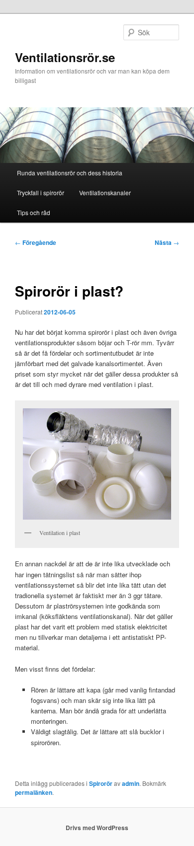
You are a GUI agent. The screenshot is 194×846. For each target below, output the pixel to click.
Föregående (35, 242)
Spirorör (100, 783)
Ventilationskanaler (105, 192)
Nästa (167, 242)
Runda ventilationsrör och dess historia (69, 172)
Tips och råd (33, 212)
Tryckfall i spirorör (40, 192)
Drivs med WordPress (97, 827)
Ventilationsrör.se (65, 57)
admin (130, 783)
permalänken (33, 792)
